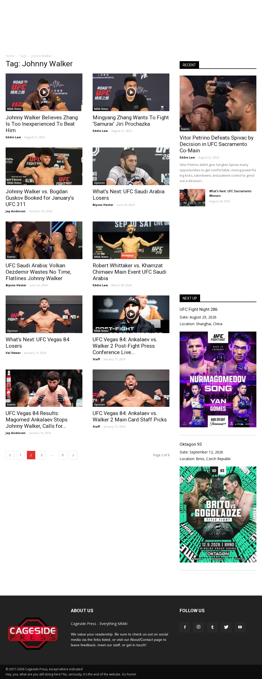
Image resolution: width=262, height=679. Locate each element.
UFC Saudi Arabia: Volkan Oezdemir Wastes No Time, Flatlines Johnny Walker (38, 271)
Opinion (99, 183)
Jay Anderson (16, 211)
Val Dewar (13, 353)
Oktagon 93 (191, 444)
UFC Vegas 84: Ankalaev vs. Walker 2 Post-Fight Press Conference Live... (125, 345)
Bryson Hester (103, 205)
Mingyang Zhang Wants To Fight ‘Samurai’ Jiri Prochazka (131, 120)
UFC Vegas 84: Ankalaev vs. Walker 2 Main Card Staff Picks (130, 416)
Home (10, 56)
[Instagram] (198, 627)
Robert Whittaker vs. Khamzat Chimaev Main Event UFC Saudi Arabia (130, 271)
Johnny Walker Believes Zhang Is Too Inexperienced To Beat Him (42, 123)
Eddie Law (13, 137)
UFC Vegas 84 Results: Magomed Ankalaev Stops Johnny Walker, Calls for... (37, 419)
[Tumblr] (212, 627)
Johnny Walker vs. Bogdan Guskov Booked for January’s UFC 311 (40, 197)
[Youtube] (240, 627)
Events (11, 257)
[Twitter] (226, 627)
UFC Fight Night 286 (198, 309)
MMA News (14, 109)
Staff (96, 359)
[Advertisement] (131, 34)
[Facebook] (185, 627)
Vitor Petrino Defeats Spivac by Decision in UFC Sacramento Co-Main (217, 144)
